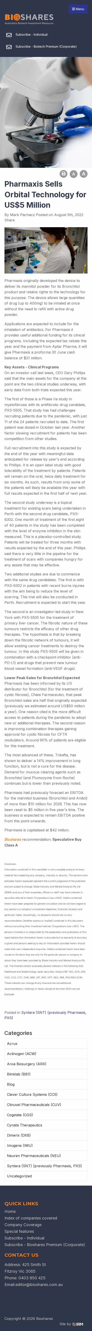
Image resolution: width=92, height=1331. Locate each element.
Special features (19, 1231)
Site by (65, 1324)
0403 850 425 (32, 1278)
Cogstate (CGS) (20, 1115)
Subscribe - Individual (24, 1238)
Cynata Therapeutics (24, 1125)
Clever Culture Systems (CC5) (32, 1094)
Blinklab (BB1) (19, 1074)
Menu (79, 9)
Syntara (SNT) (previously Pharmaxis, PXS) (44, 1166)
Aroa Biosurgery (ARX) (26, 1064)
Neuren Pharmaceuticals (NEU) (34, 1155)
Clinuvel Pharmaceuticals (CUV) (34, 1104)
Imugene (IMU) (20, 1145)
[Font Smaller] (73, 174)
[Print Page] (63, 174)
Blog (11, 1084)
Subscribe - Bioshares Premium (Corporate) (44, 1244)
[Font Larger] (84, 174)
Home (10, 1211)
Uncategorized (19, 1176)
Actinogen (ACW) (21, 1054)
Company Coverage (23, 1224)
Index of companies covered (30, 1218)
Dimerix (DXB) (19, 1135)
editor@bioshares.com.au (39, 1284)
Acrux (12, 1043)
